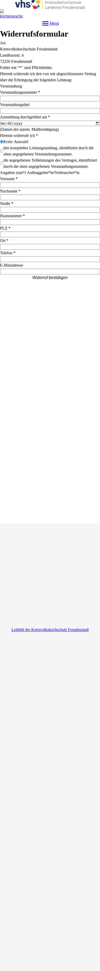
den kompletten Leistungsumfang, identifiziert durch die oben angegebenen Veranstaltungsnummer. (48, 151)
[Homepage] (50, 4)
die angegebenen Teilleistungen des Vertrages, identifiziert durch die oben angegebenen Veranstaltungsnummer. (50, 163)
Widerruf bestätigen (50, 277)
